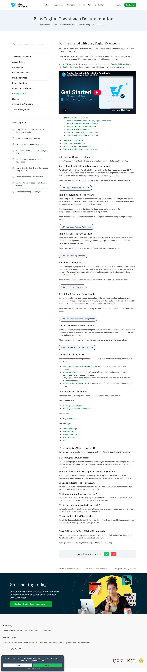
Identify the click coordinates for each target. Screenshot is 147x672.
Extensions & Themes (22, 88)
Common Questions (21, 72)
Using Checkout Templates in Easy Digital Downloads (30, 130)
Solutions (58, 5)
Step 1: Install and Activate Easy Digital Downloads (89, 121)
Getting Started (19, 93)
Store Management (21, 109)
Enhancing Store (20, 83)
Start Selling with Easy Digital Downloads (80, 149)
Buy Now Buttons (70, 418)
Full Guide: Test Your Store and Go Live (77, 347)
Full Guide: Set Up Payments (72, 287)
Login (119, 5)
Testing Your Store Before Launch (29, 144)
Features (46, 5)
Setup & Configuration (22, 104)
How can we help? (73, 569)
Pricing (82, 5)
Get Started (130, 5)
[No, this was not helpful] (113, 554)
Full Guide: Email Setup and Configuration (78, 319)
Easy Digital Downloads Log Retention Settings (31, 184)
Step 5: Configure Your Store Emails (82, 132)
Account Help (18, 62)
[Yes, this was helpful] (106, 554)
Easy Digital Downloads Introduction (78, 366)
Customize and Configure (74, 143)
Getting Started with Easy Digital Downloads (29, 160)
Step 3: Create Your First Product (81, 126)
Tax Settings (68, 431)
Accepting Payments (21, 57)
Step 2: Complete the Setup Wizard (82, 124)
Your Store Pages (70, 372)
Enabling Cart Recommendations (77, 408)
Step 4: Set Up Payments (78, 129)
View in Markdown (100, 569)
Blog (89, 5)
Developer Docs (19, 78)
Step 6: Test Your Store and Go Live (82, 135)
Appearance (17, 67)
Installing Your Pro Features (75, 383)
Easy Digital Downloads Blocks (76, 378)
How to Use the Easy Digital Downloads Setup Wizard (32, 169)
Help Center (99, 5)
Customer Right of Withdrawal (28, 138)
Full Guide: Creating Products (73, 256)
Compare (71, 5)
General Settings (70, 428)
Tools (65, 440)
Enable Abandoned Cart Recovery (29, 177)
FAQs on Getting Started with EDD (77, 146)
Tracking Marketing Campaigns (28, 191)
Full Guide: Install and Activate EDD (75, 188)
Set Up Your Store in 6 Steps (75, 118)
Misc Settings (69, 437)
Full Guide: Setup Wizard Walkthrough (76, 227)
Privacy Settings (70, 434)
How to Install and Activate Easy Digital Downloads (32, 151)
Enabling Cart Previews (73, 406)
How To (15, 99)
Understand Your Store (73, 140)
